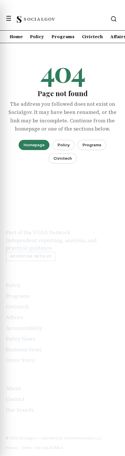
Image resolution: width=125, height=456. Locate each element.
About (13, 388)
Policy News (20, 338)
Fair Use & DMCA (48, 448)
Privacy (12, 448)
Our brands (20, 409)
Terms (26, 448)
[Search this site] (113, 18)
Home (16, 37)
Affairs (14, 317)
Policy (37, 37)
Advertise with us (30, 256)
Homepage (34, 144)
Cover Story (20, 360)
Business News (23, 349)
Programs (62, 37)
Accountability (24, 328)
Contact (15, 399)
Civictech (92, 37)
